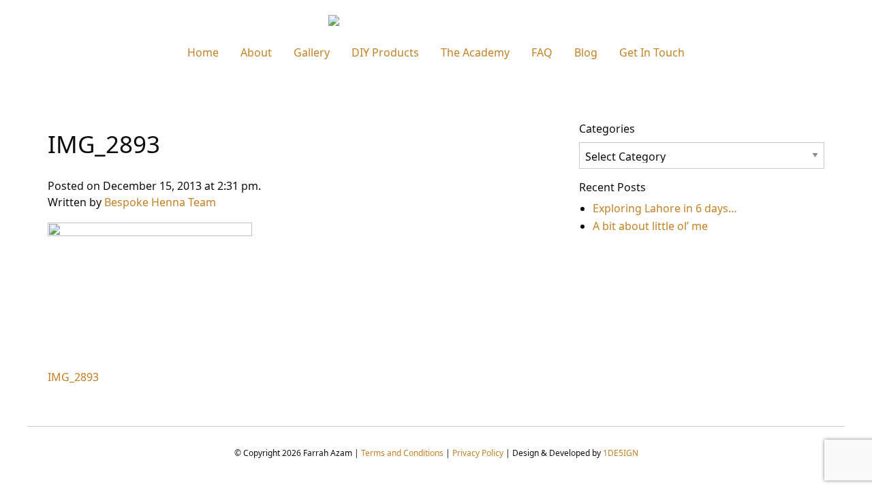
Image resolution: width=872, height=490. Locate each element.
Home (203, 52)
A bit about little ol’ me (650, 225)
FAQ (541, 52)
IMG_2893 (73, 377)
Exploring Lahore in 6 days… (665, 208)
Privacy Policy (477, 453)
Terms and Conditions (402, 453)
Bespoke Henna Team (160, 202)
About (256, 52)
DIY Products (385, 52)
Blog (585, 52)
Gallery (312, 52)
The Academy (475, 52)
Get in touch (652, 52)
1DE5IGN (620, 453)
